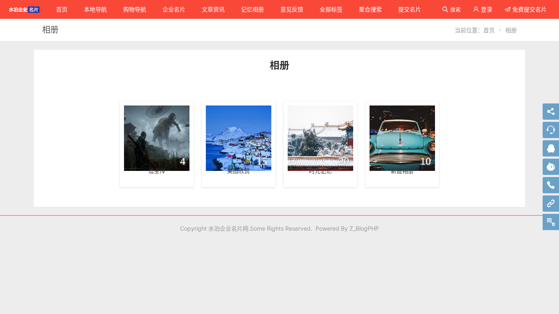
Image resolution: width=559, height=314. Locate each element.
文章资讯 (213, 9)
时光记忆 (320, 170)
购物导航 (134, 9)
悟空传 (156, 170)
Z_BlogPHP (364, 228)
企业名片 (173, 9)
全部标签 (331, 9)
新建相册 (402, 170)
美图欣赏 (238, 170)
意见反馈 (291, 9)
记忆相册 (252, 9)
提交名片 (409, 9)
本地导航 (95, 9)
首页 (62, 9)
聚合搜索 (370, 9)
